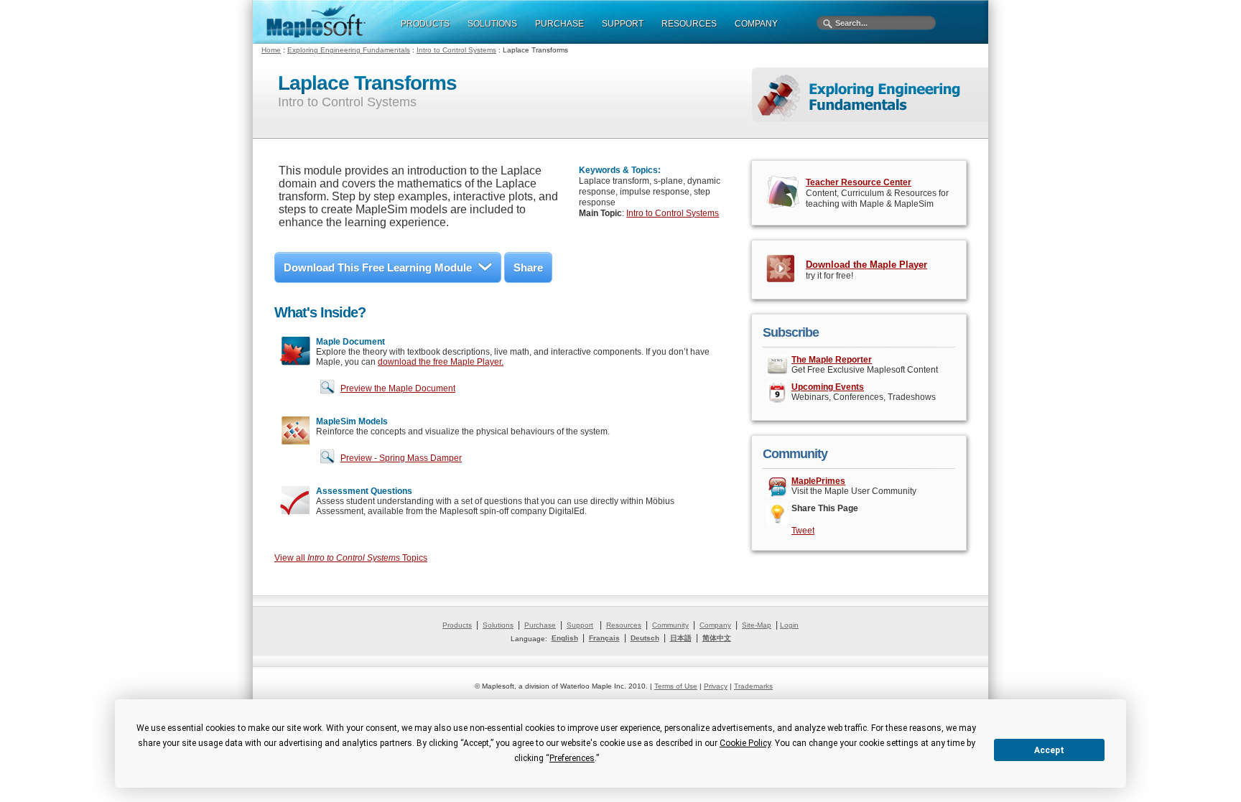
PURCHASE (559, 24)
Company (715, 625)
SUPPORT (622, 24)
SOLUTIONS (492, 24)
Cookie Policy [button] (745, 743)
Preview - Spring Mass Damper (401, 458)
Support (580, 625)
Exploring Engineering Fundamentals (348, 50)
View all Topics (350, 558)
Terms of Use (675, 686)
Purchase (540, 625)
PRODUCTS (425, 24)
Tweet (802, 531)
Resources (623, 625)
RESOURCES (689, 24)
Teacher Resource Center (858, 182)
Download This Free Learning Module (378, 267)
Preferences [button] (572, 758)
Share (528, 267)
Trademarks (753, 686)
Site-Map (756, 625)
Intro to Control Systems (456, 50)
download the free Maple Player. (440, 362)
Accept (1049, 750)
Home (271, 50)
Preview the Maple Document (397, 388)
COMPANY (756, 24)
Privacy (716, 686)
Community (670, 625)
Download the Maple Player (866, 264)
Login (789, 625)
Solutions (498, 625)
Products (457, 625)
